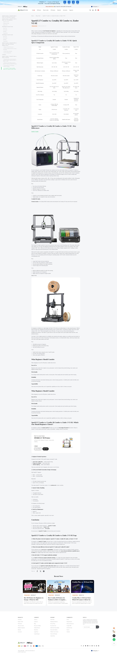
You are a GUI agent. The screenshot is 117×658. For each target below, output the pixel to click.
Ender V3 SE (34, 275)
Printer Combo (45, 10)
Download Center (53, 625)
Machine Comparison (21, 627)
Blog (35, 623)
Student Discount (37, 627)
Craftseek (68, 631)
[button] (95, 6)
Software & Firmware (70, 623)
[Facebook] (37, 571)
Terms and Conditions (53, 629)
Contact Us (36, 621)
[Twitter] (40, 571)
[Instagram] (44, 571)
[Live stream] (98, 10)
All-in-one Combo (21, 625)
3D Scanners (53, 10)
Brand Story (36, 629)
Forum (68, 619)
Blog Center (38, 15)
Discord (68, 629)
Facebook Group (69, 627)
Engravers (71, 10)
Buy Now (45, 448)
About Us (35, 619)
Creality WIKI (69, 625)
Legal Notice (36, 631)
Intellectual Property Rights (54, 627)
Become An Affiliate (37, 625)
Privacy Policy (52, 623)
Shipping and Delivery (54, 621)
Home (32, 15)
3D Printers (39, 10)
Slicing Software (69, 621)
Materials (59, 10)
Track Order (52, 619)
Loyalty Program (37, 633)
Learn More (38, 448)
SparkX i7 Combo (34, 131)
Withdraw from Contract (54, 631)
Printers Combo (20, 621)
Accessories (65, 10)
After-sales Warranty (53, 633)
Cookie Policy (52, 635)
